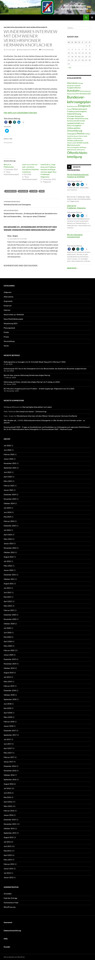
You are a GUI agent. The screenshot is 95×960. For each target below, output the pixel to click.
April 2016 (8, 802)
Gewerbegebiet (81, 111)
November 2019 (10, 664)
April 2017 (8, 748)
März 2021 (8, 606)
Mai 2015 (7, 851)
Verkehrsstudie (71, 143)
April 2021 (8, 601)
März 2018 (8, 717)
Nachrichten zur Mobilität (15, 27)
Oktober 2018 (9, 695)
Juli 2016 (7, 788)
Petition (81, 133)
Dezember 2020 (10, 615)
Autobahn (73, 90)
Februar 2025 (9, 486)
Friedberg (71, 111)
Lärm (82, 123)
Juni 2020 (7, 632)
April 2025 (8, 477)
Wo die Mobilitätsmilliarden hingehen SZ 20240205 (78, 175)
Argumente (8, 301)
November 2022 (10, 548)
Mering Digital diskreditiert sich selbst (37, 407)
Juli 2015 (7, 842)
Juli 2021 (7, 588)
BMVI (78, 94)
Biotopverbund (71, 94)
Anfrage (80, 83)
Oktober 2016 (9, 775)
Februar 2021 (9, 610)
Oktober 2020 (9, 624)
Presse (6, 337)
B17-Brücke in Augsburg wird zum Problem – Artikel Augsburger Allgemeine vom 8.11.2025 (39, 389)
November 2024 (10, 499)
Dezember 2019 (10, 659)
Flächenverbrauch (79, 109)
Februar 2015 (9, 864)
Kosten (82, 121)
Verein (6, 346)
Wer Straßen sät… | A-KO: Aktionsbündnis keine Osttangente (27, 420)
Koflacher (23, 191)
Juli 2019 (7, 677)
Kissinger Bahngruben (75, 116)
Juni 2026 (7, 450)
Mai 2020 (7, 637)
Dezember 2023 (10, 526)
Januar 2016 (8, 815)
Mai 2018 (7, 708)
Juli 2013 (7, 873)
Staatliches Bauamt (73, 136)
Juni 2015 (7, 846)
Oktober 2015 (9, 828)
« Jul (69, 67)
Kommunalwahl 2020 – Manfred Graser (57, 429)
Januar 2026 (8, 459)
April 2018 (8, 713)
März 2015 (8, 860)
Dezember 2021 (10, 575)
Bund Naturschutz (72, 106)
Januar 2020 (8, 655)
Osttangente (71, 134)
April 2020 (8, 641)
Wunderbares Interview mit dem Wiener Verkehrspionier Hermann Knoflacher (47, 416)
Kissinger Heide (73, 118)
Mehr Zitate (72, 268)
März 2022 (8, 566)
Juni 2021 (7, 592)
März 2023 (8, 539)
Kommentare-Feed (11, 902)
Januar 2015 (8, 868)
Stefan (81, 136)
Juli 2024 (7, 508)
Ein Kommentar (47, 50)
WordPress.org (9, 907)
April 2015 (8, 855)
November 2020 (10, 619)
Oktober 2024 (9, 503)
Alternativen (11, 191)
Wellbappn (83, 147)
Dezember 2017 (10, 730)
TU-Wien (34, 191)
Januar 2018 (8, 726)
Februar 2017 (9, 757)
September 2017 (10, 735)
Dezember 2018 (10, 690)
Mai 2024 (7, 517)
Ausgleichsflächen (74, 88)
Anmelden (8, 894)
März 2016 (8, 806)
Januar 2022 (8, 570)
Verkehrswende (82, 143)
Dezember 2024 (10, 494)
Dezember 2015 (10, 819)
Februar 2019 (9, 686)
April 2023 (8, 534)
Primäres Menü (92, 17)
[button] (5, 122)
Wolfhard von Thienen (28, 50)
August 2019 (8, 673)
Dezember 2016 (10, 766)
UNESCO (70, 138)
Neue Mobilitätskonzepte (36, 27)
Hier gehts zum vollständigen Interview (20, 112)
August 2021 (8, 583)
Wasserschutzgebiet (73, 147)
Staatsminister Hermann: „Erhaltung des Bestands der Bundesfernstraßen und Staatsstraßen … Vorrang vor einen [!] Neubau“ (31, 213)
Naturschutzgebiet (74, 126)
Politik (6, 332)
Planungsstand (9, 328)
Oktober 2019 (9, 668)
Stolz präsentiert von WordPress (14, 957)
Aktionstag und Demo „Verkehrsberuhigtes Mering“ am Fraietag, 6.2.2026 (32, 382)
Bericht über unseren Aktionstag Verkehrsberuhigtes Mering (27, 375)
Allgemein (8, 292)
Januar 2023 (8, 543)
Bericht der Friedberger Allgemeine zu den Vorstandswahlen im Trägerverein (78, 221)
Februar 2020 (9, 650)
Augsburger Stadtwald (73, 85)
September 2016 (10, 779)
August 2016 (8, 784)
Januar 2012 (8, 877)
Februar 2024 (9, 521)
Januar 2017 (8, 762)
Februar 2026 (9, 454)
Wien (42, 191)
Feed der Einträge (10, 898)
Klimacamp (84, 118)
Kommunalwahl (73, 121)
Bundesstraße (85, 94)
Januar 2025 (8, 490)
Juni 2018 (7, 704)
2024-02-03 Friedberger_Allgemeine (76, 207)
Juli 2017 (7, 739)
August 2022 (8, 557)
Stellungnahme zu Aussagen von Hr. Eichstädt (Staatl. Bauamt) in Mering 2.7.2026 (35, 362)
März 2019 (8, 681)
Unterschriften (77, 138)
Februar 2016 (9, 811)
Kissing (78, 114)
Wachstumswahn (73, 145)
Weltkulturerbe (71, 149)
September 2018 (10, 699)
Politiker (87, 134)
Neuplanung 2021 (10, 323)
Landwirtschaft (73, 123)
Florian (69, 109)
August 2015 (8, 837)
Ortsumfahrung (74, 130)
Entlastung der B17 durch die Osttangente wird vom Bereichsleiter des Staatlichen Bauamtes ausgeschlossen (45, 368)
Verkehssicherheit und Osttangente (17, 203)
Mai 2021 (7, 597)
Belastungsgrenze (85, 91)
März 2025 (8, 481)
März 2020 (8, 646)
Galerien (7, 310)
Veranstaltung (9, 341)
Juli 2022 (7, 561)
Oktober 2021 (9, 579)
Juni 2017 (7, 744)
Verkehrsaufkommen (75, 141)
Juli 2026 (7, 445)
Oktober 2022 (9, 552)
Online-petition (73, 128)
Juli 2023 (7, 530)
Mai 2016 (7, 797)
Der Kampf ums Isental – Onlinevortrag (31, 411)
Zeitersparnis (81, 149)
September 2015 (10, 833)
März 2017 (8, 753)
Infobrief (70, 114)
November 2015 (10, 824)
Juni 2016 (7, 793)
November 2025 (10, 463)
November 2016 (10, 771)
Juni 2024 (7, 512)
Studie (85, 136)
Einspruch (84, 105)
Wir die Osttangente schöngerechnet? (75, 236)
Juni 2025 (7, 472)
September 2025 (10, 468)
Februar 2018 (9, 722)
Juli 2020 (7, 628)
